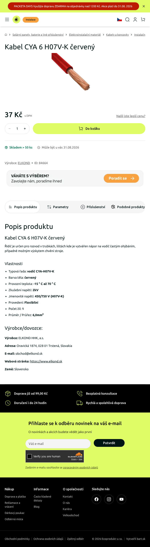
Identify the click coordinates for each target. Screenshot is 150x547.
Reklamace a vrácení (12, 504)
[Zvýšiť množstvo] (24, 128)
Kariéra (67, 509)
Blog (36, 506)
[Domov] (16, 19)
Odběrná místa (14, 519)
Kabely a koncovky (117, 34)
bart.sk (141, 538)
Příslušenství (96, 207)
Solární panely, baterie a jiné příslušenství (37, 34)
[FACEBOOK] (96, 499)
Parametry (60, 207)
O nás (66, 502)
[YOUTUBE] (121, 499)
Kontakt (68, 496)
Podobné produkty (131, 207)
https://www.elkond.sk (46, 361)
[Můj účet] (135, 19)
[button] (130, 116)
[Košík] (143, 19)
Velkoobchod (71, 515)
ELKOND (24, 163)
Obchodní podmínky (17, 538)
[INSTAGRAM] (109, 499)
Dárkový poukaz (14, 512)
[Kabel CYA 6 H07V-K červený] (75, 76)
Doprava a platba (15, 496)
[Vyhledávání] (127, 19)
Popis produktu (25, 207)
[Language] (119, 19)
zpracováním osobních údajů (80, 467)
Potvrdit (109, 443)
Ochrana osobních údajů (48, 538)
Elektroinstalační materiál (85, 34)
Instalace (31, 20)
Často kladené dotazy (42, 498)
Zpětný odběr (75, 538)
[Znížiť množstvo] (9, 128)
